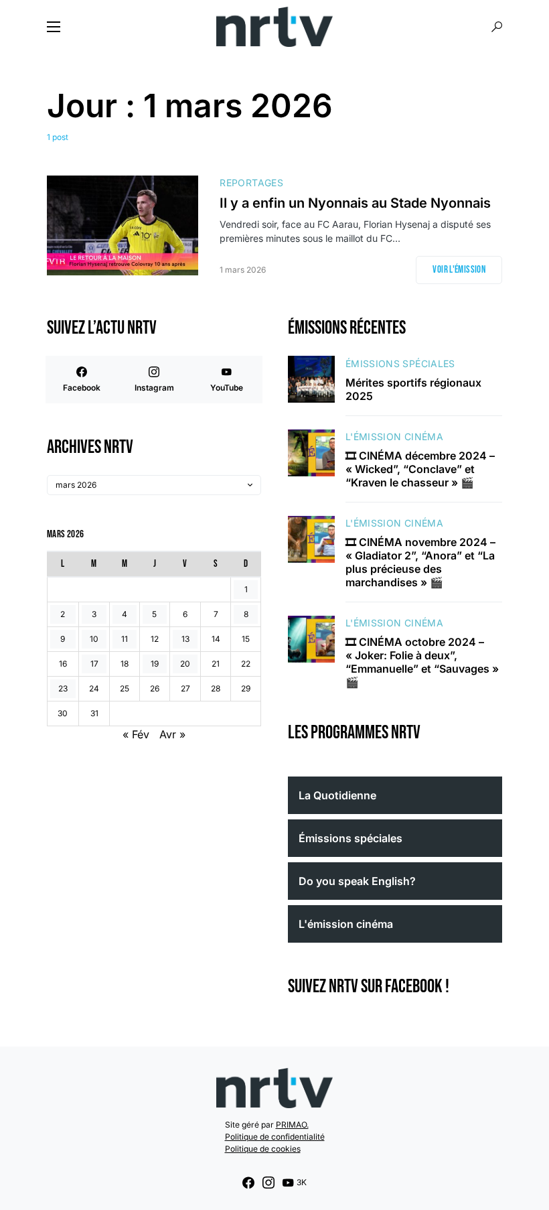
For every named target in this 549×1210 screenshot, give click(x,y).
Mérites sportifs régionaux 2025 (413, 389)
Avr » (172, 734)
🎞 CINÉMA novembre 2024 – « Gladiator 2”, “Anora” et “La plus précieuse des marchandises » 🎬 (420, 562)
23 (63, 688)
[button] (53, 26)
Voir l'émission (459, 269)
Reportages (251, 182)
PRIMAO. (292, 1125)
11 (124, 639)
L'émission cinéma (394, 436)
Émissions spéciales (400, 363)
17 (94, 664)
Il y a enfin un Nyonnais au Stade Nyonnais (355, 203)
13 (185, 639)
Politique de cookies (263, 1149)
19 (155, 664)
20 (185, 664)
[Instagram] (268, 1183)
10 (94, 639)
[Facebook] (248, 1183)
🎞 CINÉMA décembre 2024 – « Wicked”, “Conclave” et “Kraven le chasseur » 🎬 (420, 469)
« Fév (136, 734)
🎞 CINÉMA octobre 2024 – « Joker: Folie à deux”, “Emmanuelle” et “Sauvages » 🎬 (422, 662)
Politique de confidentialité (275, 1137)
